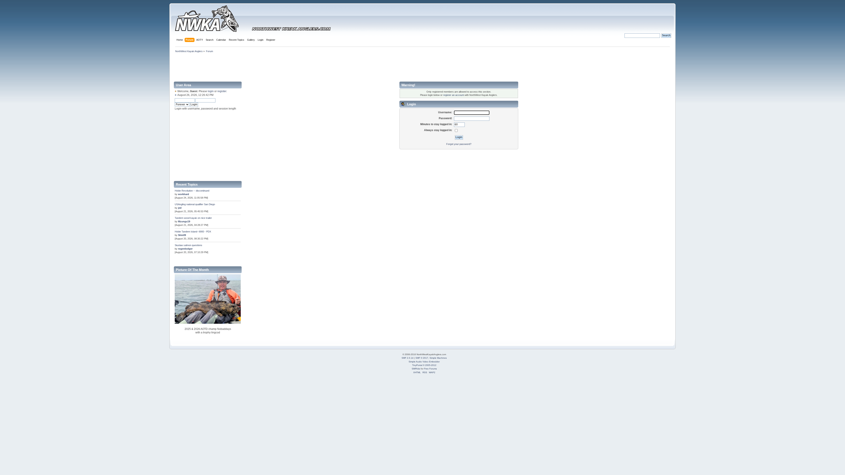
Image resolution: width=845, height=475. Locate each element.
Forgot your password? (458, 144)
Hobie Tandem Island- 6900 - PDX (193, 231)
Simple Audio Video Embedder (424, 361)
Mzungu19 (184, 221)
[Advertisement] (422, 66)
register (221, 91)
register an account (453, 95)
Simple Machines (438, 358)
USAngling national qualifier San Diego (195, 204)
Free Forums (430, 368)
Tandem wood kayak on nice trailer (193, 218)
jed (180, 207)
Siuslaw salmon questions (188, 245)
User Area (183, 85)
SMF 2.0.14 (407, 358)
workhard (183, 194)
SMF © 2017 (421, 358)
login (211, 91)
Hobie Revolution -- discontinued (192, 190)
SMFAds (416, 368)
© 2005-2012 (429, 365)
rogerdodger (185, 248)
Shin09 (182, 235)
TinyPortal (417, 365)
